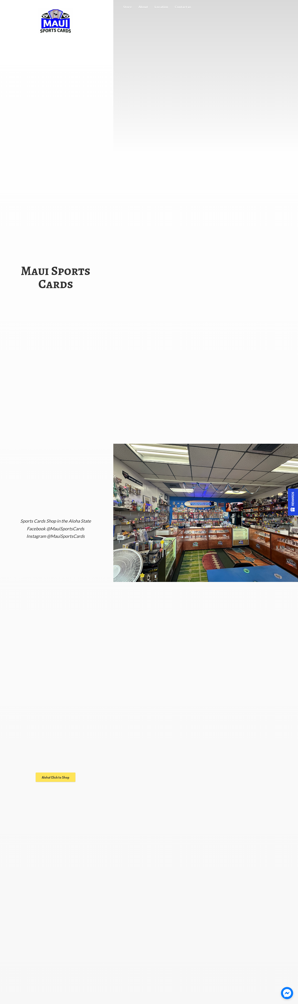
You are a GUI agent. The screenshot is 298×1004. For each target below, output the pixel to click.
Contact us (183, 7)
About (143, 7)
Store (127, 7)
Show (293, 502)
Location (161, 7)
